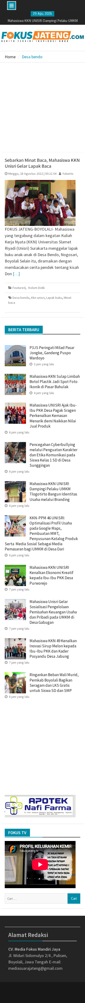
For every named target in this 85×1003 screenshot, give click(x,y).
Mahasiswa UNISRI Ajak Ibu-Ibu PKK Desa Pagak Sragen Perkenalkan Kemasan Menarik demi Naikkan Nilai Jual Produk (53, 416)
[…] (16, 273)
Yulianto (67, 173)
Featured (19, 288)
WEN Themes (58, 996)
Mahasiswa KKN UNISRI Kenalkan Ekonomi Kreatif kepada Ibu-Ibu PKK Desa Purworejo (51, 575)
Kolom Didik (36, 288)
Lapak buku (54, 297)
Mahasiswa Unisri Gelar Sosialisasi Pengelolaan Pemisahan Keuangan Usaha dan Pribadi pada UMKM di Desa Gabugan (53, 612)
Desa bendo (21, 297)
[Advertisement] (42, 107)
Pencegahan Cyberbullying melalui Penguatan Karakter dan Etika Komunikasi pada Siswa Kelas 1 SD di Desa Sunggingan (53, 455)
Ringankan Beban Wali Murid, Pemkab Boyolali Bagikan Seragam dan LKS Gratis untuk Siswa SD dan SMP (54, 682)
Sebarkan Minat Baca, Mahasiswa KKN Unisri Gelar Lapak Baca (42, 163)
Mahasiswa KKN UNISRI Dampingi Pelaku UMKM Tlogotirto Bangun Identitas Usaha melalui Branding (53, 491)
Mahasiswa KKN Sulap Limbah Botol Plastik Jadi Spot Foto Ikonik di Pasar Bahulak (55, 381)
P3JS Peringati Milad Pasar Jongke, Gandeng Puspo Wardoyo (52, 353)
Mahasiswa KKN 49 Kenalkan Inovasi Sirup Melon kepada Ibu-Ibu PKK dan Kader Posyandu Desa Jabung (53, 648)
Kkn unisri (38, 297)
